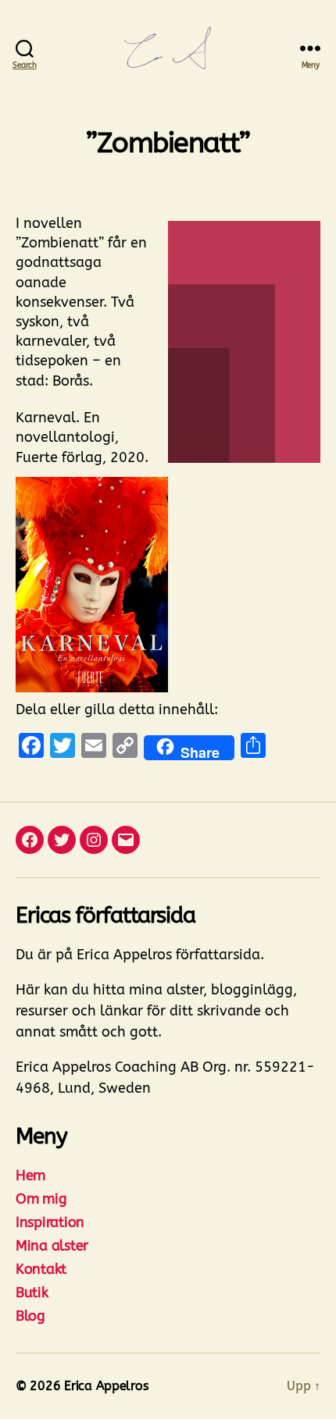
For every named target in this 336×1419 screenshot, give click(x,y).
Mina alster (52, 1245)
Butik (32, 1292)
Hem (30, 1175)
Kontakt (41, 1269)
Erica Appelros (106, 1385)
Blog (30, 1316)
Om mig (41, 1198)
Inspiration (50, 1222)
